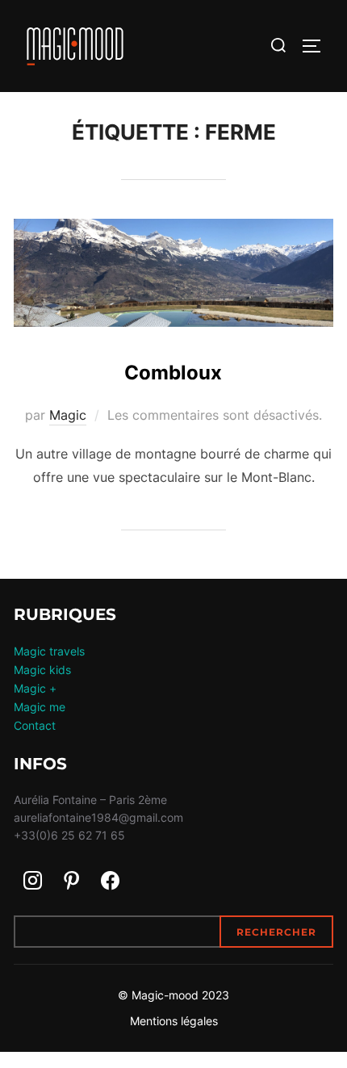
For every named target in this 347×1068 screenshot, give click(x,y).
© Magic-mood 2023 (173, 995)
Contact (35, 725)
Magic (67, 415)
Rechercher (276, 932)
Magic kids (42, 669)
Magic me (39, 707)
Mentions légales (174, 1021)
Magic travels (49, 651)
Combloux (173, 372)
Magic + (35, 688)
